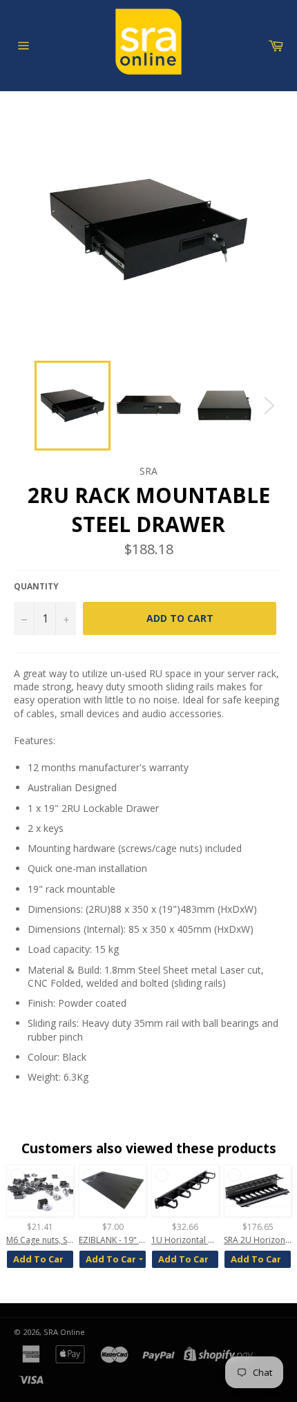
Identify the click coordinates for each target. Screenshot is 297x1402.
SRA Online (64, 1332)
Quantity (36, 586)
